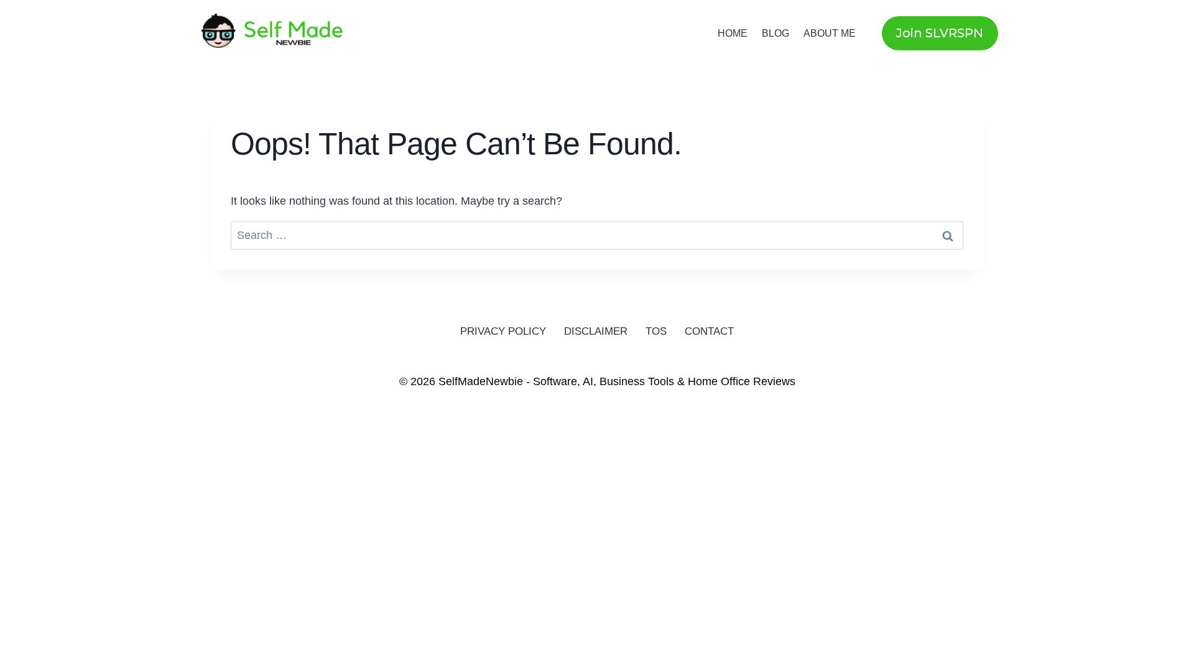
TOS (656, 331)
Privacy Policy (503, 331)
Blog (775, 33)
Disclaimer (595, 331)
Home (732, 33)
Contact (709, 331)
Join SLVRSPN (939, 33)
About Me (829, 33)
